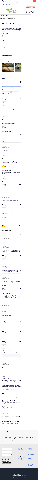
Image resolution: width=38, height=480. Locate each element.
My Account (29, 447)
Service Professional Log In (21, 457)
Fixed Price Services (20, 449)
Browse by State (10, 431)
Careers (29, 459)
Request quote (31, 7)
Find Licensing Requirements (5, 382)
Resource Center (30, 449)
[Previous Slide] (2, 76)
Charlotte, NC (11, 433)
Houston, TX (32, 433)
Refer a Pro (29, 450)
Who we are (29, 458)
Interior (3, 2)
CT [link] (6, 4)
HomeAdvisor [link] (3, 4)
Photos (6, 23)
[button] (8, 69)
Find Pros (19, 447)
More (13, 2)
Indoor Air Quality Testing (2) (6, 93)
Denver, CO (26, 433)
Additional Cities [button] (4, 442)
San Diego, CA (27, 437)
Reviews (10, 23)
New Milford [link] (9, 4)
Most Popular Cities (4, 431)
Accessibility (22, 474)
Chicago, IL (16, 433)
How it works (29, 457)
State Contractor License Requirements (7, 378)
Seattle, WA (5, 440)
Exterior (6, 2)
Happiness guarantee (30, 464)
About (3, 23)
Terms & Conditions (23, 475)
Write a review (12, 87)
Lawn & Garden (9, 2)
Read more (3, 31)
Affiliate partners (30, 465)
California (17, 474)
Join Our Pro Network (20, 458)
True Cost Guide (30, 448)
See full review (4, 111)
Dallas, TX (20, 433)
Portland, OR (11, 437)
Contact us (29, 463)
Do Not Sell (19, 474)
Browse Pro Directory (20, 448)
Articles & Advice (16, 2)
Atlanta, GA (5, 433)
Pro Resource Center (20, 459)
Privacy (15, 474)
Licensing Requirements (31, 454)
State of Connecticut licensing (12, 389)
